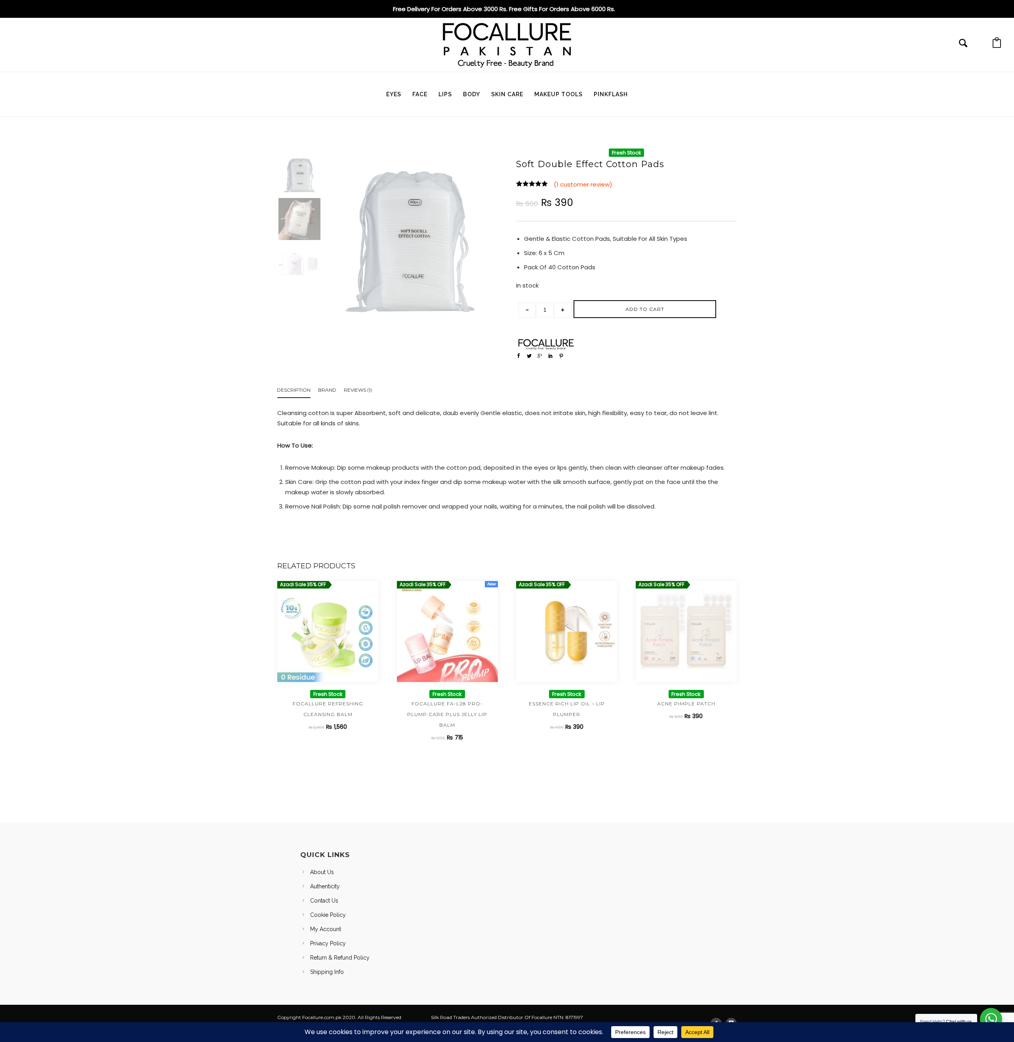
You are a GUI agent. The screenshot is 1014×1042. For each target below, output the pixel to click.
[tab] (297, 391)
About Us (322, 872)
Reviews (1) (358, 390)
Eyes (393, 94)
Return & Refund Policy (340, 957)
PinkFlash (611, 94)
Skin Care (507, 94)
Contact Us (324, 900)
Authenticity (325, 886)
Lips (445, 94)
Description (294, 390)
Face (419, 94)
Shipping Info (327, 972)
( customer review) (583, 184)
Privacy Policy (328, 943)
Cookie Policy (328, 915)
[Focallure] (546, 344)
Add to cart (644, 309)
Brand (327, 390)
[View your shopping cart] (996, 45)
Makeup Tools (558, 94)
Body (471, 94)
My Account (325, 929)
